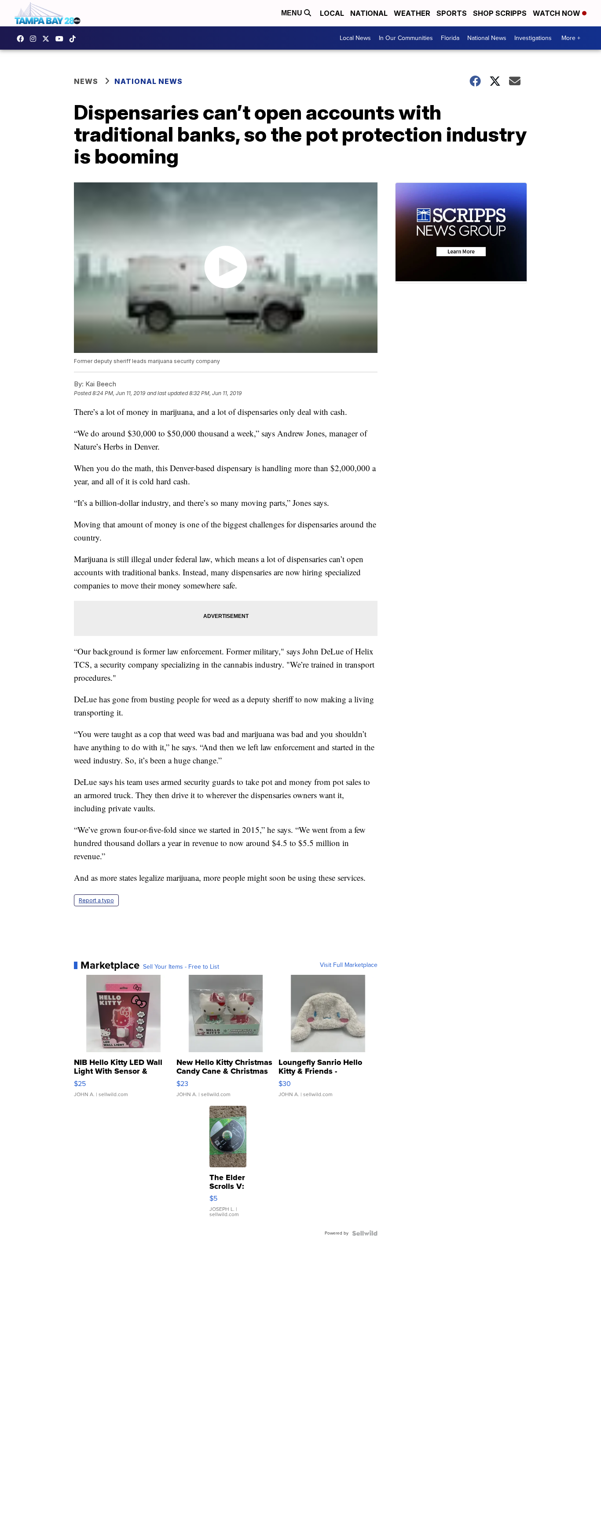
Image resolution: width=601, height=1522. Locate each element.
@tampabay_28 (75, 38)
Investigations (533, 38)
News (86, 81)
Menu (292, 13)
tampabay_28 (35, 38)
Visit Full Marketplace (348, 965)
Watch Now (557, 13)
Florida (450, 38)
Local (332, 13)
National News (486, 38)
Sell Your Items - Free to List (181, 967)
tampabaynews (22, 38)
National (369, 13)
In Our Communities (406, 38)
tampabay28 (48, 38)
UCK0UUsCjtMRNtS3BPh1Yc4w (61, 38)
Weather (412, 13)
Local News (355, 38)
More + (570, 38)
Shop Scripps (500, 13)
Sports (451, 13)
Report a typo (96, 900)
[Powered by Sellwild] (364, 1233)
